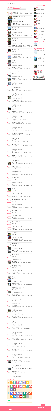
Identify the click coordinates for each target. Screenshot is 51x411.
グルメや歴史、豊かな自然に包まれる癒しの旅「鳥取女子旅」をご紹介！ (40, 58)
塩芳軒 (12, 184)
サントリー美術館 (14, 100)
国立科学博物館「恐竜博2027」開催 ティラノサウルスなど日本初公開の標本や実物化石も (40, 10)
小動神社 (13, 294)
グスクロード (13, 221)
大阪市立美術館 (14, 360)
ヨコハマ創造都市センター (15, 104)
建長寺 (12, 49)
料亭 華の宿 (13, 151)
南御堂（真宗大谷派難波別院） (16, 199)
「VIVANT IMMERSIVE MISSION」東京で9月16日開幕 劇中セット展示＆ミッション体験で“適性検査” (40, 17)
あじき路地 (13, 228)
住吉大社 (13, 276)
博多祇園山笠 (13, 371)
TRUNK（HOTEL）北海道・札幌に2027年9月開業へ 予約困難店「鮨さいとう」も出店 (40, 13)
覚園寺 (12, 144)
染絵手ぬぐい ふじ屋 (14, 67)
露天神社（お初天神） (15, 162)
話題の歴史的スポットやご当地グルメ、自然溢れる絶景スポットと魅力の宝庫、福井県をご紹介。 (40, 65)
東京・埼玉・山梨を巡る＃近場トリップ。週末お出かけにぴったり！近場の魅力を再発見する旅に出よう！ (40, 51)
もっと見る (43, 39)
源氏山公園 (13, 56)
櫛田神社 (13, 338)
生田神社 (13, 166)
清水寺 (12, 232)
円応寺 (12, 316)
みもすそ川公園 (14, 261)
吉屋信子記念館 (14, 265)
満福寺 (12, 356)
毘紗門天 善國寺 (14, 122)
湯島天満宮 (13, 78)
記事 (34, 5)
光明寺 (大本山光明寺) (15, 239)
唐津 (12, 298)
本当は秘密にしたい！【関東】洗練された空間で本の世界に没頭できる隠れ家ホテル (40, 25)
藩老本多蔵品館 (14, 243)
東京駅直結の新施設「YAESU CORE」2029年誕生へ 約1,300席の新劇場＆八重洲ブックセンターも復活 (40, 28)
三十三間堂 (13, 283)
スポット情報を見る (14, 18)
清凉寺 (12, 217)
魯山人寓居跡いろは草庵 (15, 23)
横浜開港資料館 (14, 133)
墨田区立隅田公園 (14, 177)
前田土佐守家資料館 (14, 210)
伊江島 (12, 305)
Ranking (37, 0)
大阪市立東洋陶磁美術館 (15, 16)
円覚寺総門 (13, 309)
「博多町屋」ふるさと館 (15, 111)
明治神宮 (13, 327)
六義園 (12, 38)
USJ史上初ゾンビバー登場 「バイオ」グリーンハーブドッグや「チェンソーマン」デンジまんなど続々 (40, 23)
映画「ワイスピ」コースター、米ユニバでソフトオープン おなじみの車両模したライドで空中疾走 (40, 35)
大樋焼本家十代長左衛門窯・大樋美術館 (17, 45)
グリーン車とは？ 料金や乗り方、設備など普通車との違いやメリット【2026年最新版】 (40, 31)
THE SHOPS (13, 71)
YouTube (10, 409)
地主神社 (13, 140)
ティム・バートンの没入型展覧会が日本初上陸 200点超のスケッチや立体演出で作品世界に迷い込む (40, 38)
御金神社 (13, 89)
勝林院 (12, 188)
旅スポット (36, 5)
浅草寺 (12, 34)
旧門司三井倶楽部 (14, 93)
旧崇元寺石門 (13, 206)
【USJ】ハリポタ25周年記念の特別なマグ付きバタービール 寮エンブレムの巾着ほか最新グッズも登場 (40, 20)
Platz (12, 195)
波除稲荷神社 (13, 254)
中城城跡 (13, 250)
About (40, 0)
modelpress (43, 0)
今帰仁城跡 (13, 60)
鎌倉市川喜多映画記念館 (15, 287)
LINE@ (11, 409)
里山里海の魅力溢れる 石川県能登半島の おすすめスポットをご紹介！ (40, 72)
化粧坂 (12, 27)
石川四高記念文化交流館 (15, 12)
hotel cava (13, 173)
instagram (9, 409)
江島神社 (13, 367)
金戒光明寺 (13, 155)
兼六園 (12, 82)
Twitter (6, 409)
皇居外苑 (13, 272)
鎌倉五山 (13, 345)
